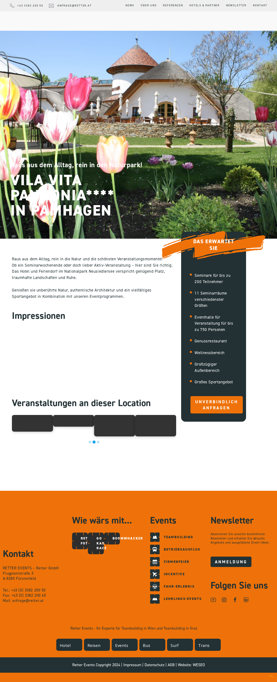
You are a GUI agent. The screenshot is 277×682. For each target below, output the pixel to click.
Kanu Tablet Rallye (151, 425)
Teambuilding (178, 537)
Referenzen (173, 5)
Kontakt (260, 5)
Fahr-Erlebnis (179, 586)
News (130, 5)
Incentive (174, 574)
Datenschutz (154, 664)
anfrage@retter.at (74, 5)
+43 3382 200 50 (30, 5)
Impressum (132, 664)
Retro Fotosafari (85, 540)
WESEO (199, 664)
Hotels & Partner (204, 5)
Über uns (148, 5)
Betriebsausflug (182, 549)
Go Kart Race (101, 543)
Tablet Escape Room (110, 425)
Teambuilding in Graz (180, 628)
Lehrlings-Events (183, 598)
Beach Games (27, 423)
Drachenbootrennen (78, 420)
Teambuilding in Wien (138, 628)
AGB (171, 664)
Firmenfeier (177, 561)
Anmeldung (231, 562)
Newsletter (236, 5)
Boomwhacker (117, 538)
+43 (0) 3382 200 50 (28, 590)
